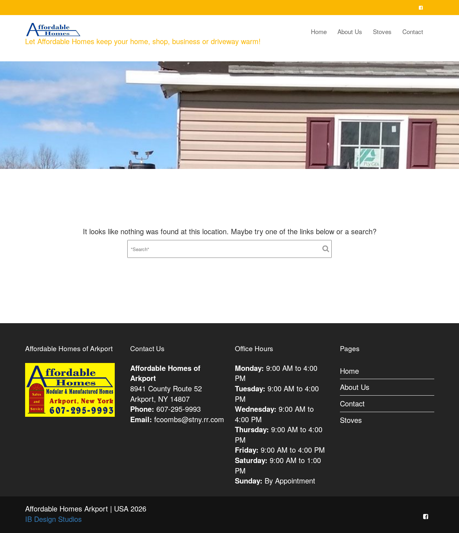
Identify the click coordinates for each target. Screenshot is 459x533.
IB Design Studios (53, 519)
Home (319, 31)
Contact (412, 31)
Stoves (382, 31)
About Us (349, 31)
